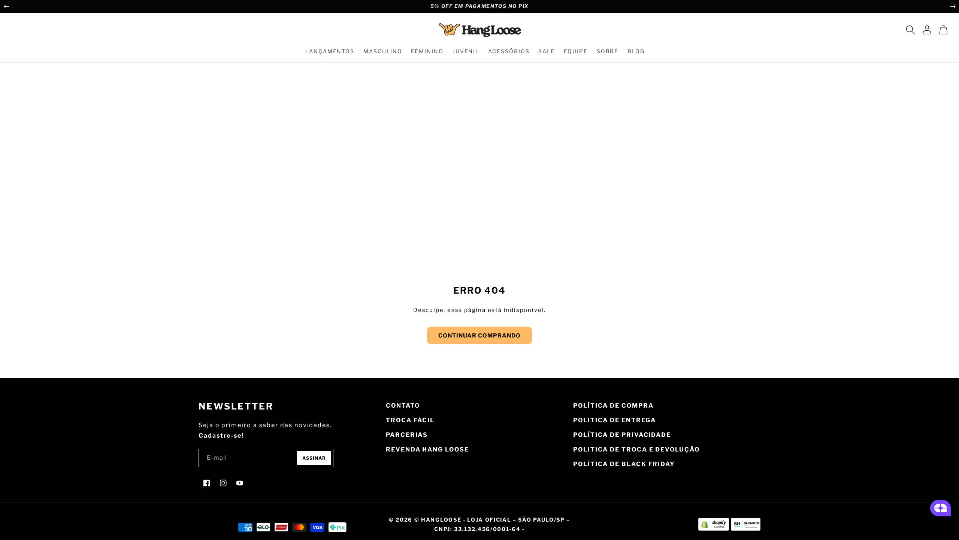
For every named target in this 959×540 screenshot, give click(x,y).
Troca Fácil (410, 420)
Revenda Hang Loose (427, 449)
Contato (403, 405)
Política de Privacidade (622, 434)
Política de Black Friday (624, 464)
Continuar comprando (479, 335)
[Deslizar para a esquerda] (6, 6)
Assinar (314, 458)
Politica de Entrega (614, 420)
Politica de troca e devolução (636, 449)
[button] (910, 29)
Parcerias (407, 434)
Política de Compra (613, 405)
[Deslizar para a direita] (952, 6)
